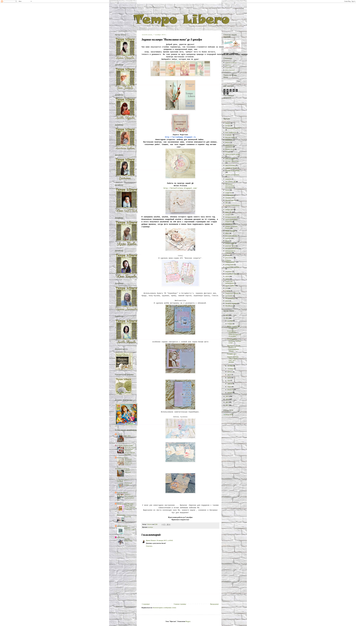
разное (227, 255)
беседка (227, 125)
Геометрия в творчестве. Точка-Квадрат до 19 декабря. (234, 333)
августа (230, 372)
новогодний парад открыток (231, 220)
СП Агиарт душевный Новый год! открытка (128, 462)
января (230, 392)
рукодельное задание (232, 267)
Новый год (229, 224)
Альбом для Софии (128, 484)
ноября (230, 324)
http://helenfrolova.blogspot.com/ (180, 188)
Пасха (227, 241)
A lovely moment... (122, 457)
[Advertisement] (180, 588)
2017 (227, 315)
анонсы (227, 123)
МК (226, 203)
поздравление (229, 243)
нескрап (228, 214)
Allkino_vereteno (122, 526)
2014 (227, 399)
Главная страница (180, 604)
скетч (227, 276)
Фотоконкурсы (230, 298)
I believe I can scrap (123, 469)
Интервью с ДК (230, 181)
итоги (227, 190)
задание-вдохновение (232, 175)
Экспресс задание (231, 303)
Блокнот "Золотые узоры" (130, 528)
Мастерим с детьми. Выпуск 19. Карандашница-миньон (233, 348)
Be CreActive (121, 515)
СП (226, 288)
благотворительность (232, 128)
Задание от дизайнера (232, 170)
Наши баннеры (230, 70)
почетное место (230, 246)
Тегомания (229, 296)
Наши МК (228, 67)
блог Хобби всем (230, 132)
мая (228, 381)
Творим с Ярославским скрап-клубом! (129, 496)
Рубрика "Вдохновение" (230, 261)
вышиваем (229, 140)
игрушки (228, 179)
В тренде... (228, 135)
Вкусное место (230, 137)
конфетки (228, 193)
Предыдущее (214, 604)
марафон (228, 198)
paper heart (120, 537)
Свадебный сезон (231, 274)
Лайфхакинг (229, 195)
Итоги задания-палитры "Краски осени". (234, 341)
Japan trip (128, 516)
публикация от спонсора (230, 252)
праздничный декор (232, 248)
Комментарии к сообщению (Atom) (164, 607)
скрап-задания (230, 286)
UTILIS (119, 434)
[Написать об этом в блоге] (164, 524)
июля (229, 374)
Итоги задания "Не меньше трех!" (233, 327)
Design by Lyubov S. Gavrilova (123, 480)
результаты (229, 258)
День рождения (230, 158)
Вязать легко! (229, 149)
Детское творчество (232, 161)
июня (229, 377)
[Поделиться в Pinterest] (169, 524)
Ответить (149, 546)
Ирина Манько (151, 540)
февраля (230, 389)
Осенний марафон (231, 236)
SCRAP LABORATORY (125, 445)
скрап (227, 279)
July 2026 (128, 436)
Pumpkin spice (231, 354)
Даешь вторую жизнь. (232, 154)
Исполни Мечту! (122, 492)
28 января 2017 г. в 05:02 (164, 540)
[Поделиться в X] (166, 524)
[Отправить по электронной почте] (162, 524)
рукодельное (229, 264)
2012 (227, 405)
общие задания (230, 231)
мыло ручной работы (232, 205)
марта (229, 386)
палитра (150, 527)
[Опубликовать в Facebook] (168, 524)
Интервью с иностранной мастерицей (229, 186)
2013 (227, 402)
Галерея (228, 152)
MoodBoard (229, 306)
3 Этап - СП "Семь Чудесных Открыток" (130, 507)
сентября (230, 369)
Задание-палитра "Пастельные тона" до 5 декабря (232, 359)
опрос (227, 233)
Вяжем (227, 142)
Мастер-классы (230, 200)
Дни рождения (230, 165)
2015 (227, 396)
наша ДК (228, 212)
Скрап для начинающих (229, 282)
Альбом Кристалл (128, 471)
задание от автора (231, 168)
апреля (230, 383)
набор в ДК (229, 209)
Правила (228, 65)
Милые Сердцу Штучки (125, 504)
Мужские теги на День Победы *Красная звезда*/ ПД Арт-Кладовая (130, 450)
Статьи (227, 291)
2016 (227, 318)
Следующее (146, 604)
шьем (227, 301)
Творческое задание (231, 293)
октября (230, 366)
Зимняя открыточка (128, 540)
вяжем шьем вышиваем (229, 146)
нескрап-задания (230, 217)
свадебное (228, 271)
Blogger (187, 621)
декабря (230, 321)
